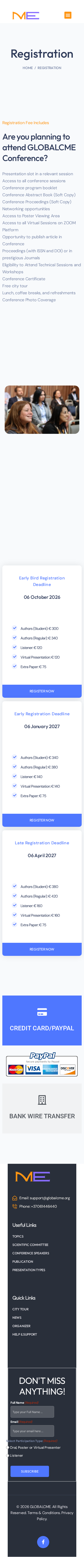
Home (28, 68)
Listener (14, 1455)
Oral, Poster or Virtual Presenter (31, 1447)
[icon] (43, 1542)
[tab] (42, 1020)
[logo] (32, 1175)
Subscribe (29, 1471)
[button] (67, 15)
